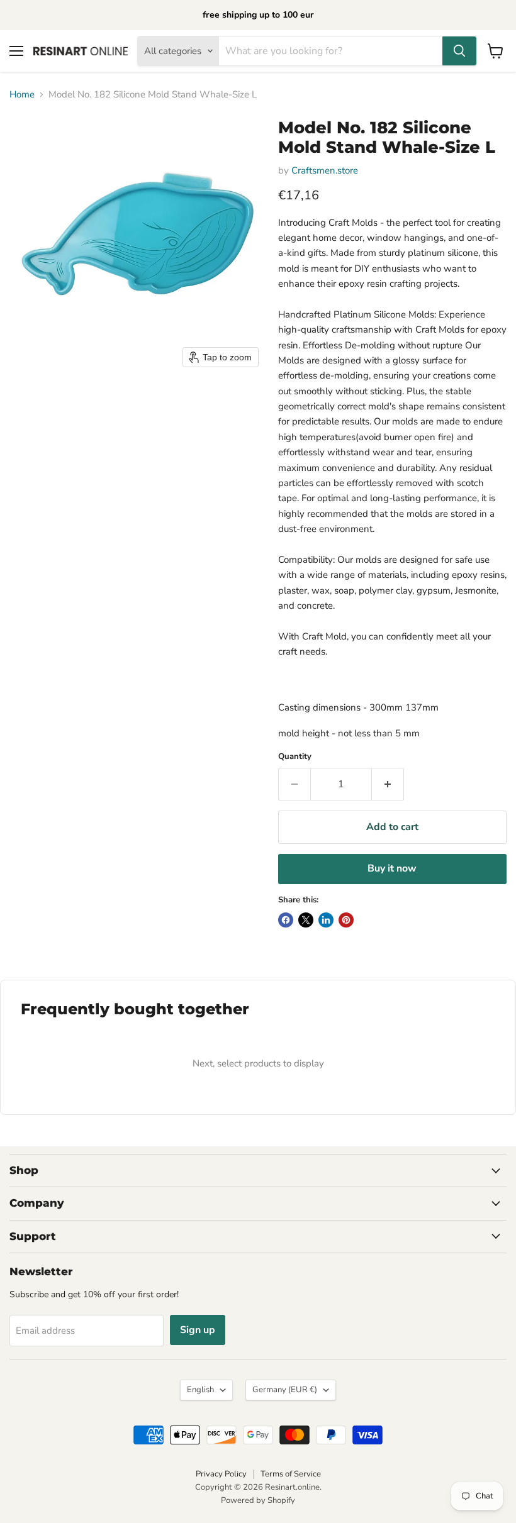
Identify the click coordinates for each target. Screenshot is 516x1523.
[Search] (459, 50)
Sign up (197, 1330)
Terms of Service (291, 1474)
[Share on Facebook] (285, 920)
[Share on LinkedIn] (326, 920)
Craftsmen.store (324, 170)
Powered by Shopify (258, 1500)
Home (22, 94)
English (200, 1389)
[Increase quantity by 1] (388, 784)
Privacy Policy (221, 1474)
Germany (284, 1389)
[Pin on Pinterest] (346, 920)
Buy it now (392, 868)
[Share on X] (305, 920)
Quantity (294, 757)
